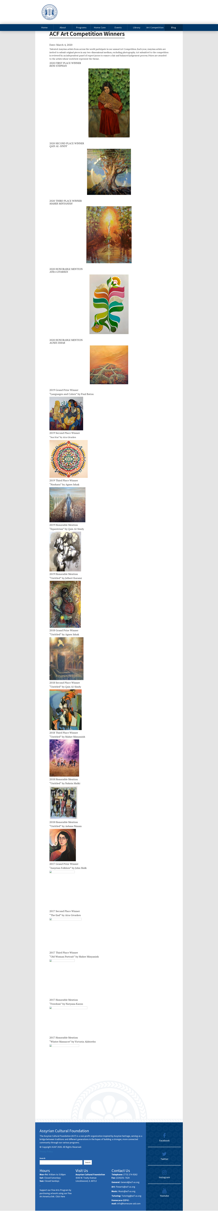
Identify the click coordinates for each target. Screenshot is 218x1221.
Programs (81, 27)
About (63, 27)
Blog (173, 27)
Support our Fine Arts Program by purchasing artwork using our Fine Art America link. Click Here (56, 1193)
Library (136, 27)
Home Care (100, 27)
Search (42, 1158)
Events (118, 27)
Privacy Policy (46, 1151)
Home (44, 27)
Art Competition (155, 27)
